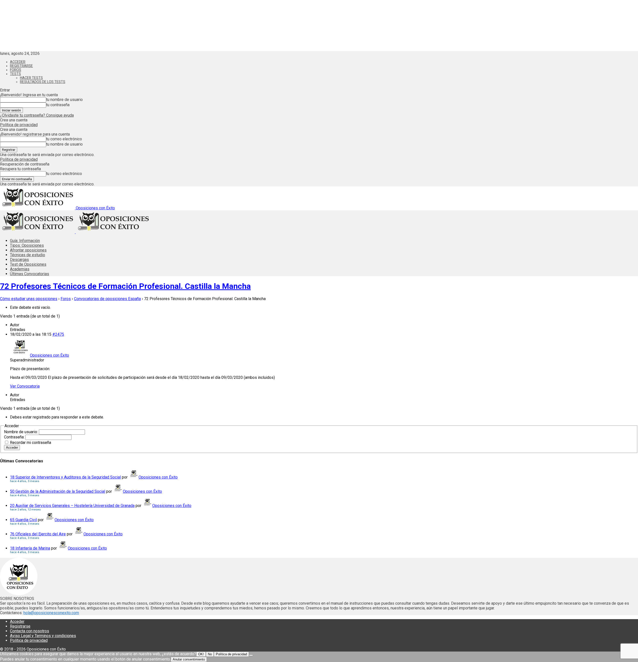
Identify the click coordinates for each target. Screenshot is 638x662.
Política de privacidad (19, 124)
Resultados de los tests (42, 82)
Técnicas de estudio (27, 254)
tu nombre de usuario (64, 99)
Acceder (17, 62)
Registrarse (21, 66)
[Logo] (38, 232)
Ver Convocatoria (25, 386)
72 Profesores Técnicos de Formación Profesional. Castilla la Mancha (125, 286)
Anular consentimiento (189, 659)
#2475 (58, 334)
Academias (19, 269)
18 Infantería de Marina (30, 548)
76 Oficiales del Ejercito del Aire (38, 534)
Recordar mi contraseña (30, 442)
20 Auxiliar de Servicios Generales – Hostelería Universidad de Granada (72, 505)
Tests (15, 74)
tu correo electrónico (64, 139)
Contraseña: (14, 437)
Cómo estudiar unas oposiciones (28, 298)
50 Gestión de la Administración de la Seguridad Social (57, 491)
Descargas (19, 259)
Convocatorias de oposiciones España (107, 298)
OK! (201, 654)
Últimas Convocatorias (29, 273)
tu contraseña (58, 104)
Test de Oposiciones (28, 264)
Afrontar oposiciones (28, 250)
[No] (251, 655)
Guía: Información (25, 240)
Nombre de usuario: (21, 431)
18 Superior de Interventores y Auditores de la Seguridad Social (65, 477)
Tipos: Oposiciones (27, 245)
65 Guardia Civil (23, 519)
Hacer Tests (31, 78)
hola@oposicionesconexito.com (51, 612)
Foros (15, 70)
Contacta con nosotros (29, 631)
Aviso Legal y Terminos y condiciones (43, 635)
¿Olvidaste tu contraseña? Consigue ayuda (37, 115)
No (210, 654)
